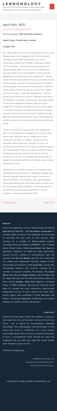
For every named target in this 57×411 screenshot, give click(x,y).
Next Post (50, 202)
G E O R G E (8, 29)
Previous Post (8, 202)
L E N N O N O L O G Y (22, 4)
